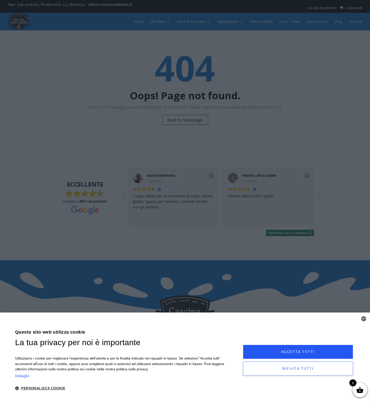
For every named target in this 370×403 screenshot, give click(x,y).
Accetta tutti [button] (298, 352)
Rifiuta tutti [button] (298, 369)
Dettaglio (22, 376)
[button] (125, 388)
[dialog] (185, 357)
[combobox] (363, 318)
